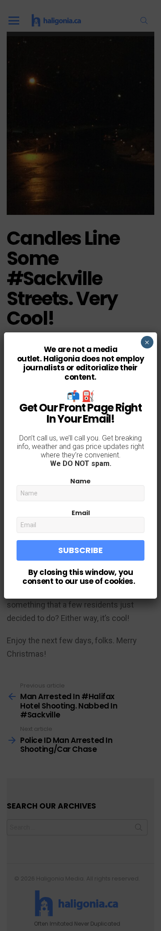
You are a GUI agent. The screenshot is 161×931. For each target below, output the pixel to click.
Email (81, 512)
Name (80, 481)
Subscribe (80, 550)
